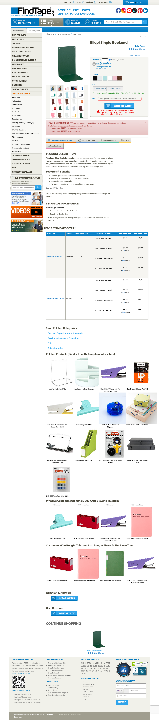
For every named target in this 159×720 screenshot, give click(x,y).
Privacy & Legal (88, 687)
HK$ (94, 668)
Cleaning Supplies (20, 56)
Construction (17, 105)
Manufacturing (17, 137)
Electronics (18, 64)
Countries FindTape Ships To (58, 663)
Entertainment (17, 116)
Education (73, 338)
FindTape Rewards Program (58, 693)
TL (82, 674)
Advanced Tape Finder (56, 666)
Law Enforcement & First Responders (25, 134)
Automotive (16, 101)
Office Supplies (55, 348)
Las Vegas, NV (19, 700)
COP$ (100, 666)
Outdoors (17, 85)
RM (107, 668)
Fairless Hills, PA (19, 702)
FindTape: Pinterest (140, 10)
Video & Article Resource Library (59, 675)
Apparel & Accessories (23, 48)
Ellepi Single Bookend (95, 652)
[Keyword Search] (38, 187)
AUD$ (83, 666)
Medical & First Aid (21, 77)
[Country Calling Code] (119, 690)
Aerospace (16, 98)
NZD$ (88, 671)
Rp (82, 668)
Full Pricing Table (88, 140)
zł (96, 671)
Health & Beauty (20, 73)
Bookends (78, 333)
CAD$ (89, 663)
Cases (121, 60)
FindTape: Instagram (123, 10)
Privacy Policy (76, 715)
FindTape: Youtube (129, 10)
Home (51, 34)
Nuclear (15, 141)
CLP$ (95, 666)
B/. (93, 671)
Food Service (17, 119)
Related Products (109, 140)
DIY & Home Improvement (24, 60)
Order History (53, 688)
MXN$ (97, 663)
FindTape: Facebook (118, 10)
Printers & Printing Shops (21, 144)
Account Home (53, 685)
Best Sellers (17, 39)
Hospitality (16, 126)
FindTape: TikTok (134, 10)
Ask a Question (134, 55)
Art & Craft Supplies (21, 52)
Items (113, 60)
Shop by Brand (53, 673)
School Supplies (20, 89)
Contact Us (87, 682)
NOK (83, 671)
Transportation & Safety (20, 148)
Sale (14, 168)
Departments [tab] (18, 31)
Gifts (50, 343)
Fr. (91, 666)
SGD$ (105, 671)
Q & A (126, 140)
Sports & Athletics (21, 160)
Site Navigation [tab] (34, 31)
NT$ (85, 674)
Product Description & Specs (61, 140)
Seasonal (16, 44)
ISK (91, 668)
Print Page (139, 46)
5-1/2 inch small (100, 88)
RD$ (108, 666)
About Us (86, 697)
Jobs (84, 699)
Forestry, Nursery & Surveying (23, 123)
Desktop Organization (59, 333)
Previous (140, 37)
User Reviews (55, 146)
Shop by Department (55, 670)
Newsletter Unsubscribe (56, 695)
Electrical (15, 112)
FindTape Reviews (54, 678)
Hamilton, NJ (18, 694)
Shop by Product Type (56, 668)
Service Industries (63, 34)
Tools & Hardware (21, 164)
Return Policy (64, 715)
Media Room (87, 694)
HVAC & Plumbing (18, 130)
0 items (135, 2)
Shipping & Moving (21, 155)
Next (146, 37)
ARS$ (108, 663)
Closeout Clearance (22, 172)
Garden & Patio (19, 69)
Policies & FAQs (88, 684)
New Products (19, 35)
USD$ (83, 663)
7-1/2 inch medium (115, 88)
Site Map (86, 689)
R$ (88, 666)
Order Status (52, 690)
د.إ (104, 663)
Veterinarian (16, 152)
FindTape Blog (88, 692)
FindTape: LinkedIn (145, 10)
